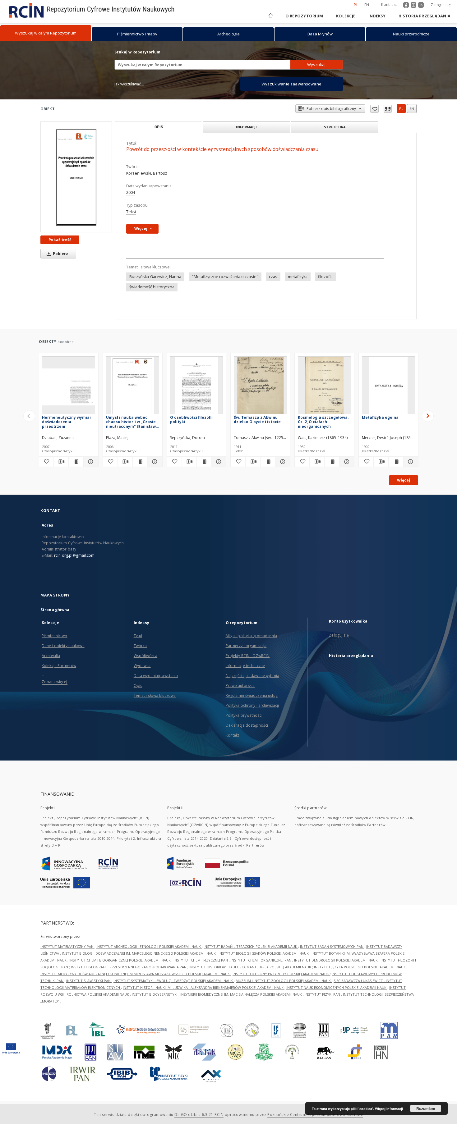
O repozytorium (304, 16)
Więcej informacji (389, 1108)
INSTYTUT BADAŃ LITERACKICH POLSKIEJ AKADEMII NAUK (251, 946)
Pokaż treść (59, 239)
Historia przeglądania (424, 16)
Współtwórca (145, 655)
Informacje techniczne (245, 665)
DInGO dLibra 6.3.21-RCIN (199, 1114)
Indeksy (376, 16)
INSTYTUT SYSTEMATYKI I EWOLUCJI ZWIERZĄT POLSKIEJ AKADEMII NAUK (173, 980)
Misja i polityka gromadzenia (251, 635)
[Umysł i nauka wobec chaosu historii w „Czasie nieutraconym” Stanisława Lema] (132, 387)
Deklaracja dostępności (247, 725)
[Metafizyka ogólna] (388, 387)
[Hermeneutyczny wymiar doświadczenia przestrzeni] (68, 387)
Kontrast (389, 4)
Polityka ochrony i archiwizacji (252, 705)
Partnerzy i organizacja (246, 645)
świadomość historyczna (151, 287)
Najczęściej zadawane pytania (252, 675)
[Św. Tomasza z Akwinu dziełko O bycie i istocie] (260, 387)
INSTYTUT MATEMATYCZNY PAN (67, 946)
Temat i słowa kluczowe (155, 695)
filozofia (325, 276)
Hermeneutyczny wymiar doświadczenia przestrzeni (66, 422)
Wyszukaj (316, 64)
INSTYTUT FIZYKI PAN (323, 994)
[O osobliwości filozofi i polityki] (196, 387)
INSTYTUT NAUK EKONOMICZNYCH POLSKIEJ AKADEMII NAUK (336, 987)
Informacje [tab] (246, 127)
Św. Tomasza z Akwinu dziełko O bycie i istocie (257, 419)
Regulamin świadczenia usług (252, 695)
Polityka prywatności (244, 715)
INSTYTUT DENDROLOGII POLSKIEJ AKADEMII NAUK (336, 960)
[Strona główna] (270, 16)
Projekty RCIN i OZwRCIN (248, 655)
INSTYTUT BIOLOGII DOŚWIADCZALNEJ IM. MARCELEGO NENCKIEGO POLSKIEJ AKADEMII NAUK (139, 953)
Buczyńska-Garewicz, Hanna (155, 276)
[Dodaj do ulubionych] (374, 109)
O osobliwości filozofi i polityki (192, 419)
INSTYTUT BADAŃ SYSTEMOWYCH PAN (332, 946)
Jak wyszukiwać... (129, 84)
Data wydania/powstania (156, 675)
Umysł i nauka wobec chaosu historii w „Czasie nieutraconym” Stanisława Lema (132, 422)
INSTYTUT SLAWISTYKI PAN (89, 980)
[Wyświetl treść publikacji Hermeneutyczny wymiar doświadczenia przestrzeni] (76, 462)
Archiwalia (51, 655)
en (366, 5)
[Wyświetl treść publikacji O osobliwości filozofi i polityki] (204, 462)
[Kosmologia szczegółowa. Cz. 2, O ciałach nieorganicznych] (324, 387)
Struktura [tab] (334, 127)
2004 (130, 192)
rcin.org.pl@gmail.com (74, 555)
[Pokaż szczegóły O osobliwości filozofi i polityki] (218, 462)
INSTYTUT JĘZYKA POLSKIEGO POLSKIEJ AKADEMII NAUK (360, 967)
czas (273, 276)
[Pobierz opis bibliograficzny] (61, 462)
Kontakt (232, 735)
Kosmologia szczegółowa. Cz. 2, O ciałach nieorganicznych (323, 422)
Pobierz (60, 253)
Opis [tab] (159, 127)
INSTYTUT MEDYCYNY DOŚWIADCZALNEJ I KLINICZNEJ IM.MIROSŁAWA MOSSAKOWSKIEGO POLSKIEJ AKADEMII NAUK (135, 973)
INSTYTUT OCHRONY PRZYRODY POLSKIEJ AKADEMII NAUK (281, 973)
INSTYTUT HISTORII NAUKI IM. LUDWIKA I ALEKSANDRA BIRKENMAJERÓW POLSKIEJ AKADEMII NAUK (203, 987)
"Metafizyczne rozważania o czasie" (225, 276)
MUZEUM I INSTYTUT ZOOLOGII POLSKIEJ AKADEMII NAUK (284, 980)
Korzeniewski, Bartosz (146, 173)
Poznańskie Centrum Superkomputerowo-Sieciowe (315, 1114)
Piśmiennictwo (54, 635)
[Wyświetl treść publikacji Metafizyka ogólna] (396, 462)
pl (401, 108)
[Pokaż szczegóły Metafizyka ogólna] (410, 462)
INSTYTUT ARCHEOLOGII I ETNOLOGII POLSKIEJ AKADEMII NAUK (149, 946)
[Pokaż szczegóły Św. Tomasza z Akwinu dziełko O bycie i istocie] (282, 462)
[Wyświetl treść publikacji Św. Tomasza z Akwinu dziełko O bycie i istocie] (268, 462)
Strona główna (55, 609)
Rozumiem (425, 1108)
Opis (138, 685)
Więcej (403, 480)
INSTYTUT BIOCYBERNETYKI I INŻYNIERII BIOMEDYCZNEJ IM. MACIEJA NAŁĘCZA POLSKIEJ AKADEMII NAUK (217, 994)
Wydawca (142, 665)
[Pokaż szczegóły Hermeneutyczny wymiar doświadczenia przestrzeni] (90, 462)
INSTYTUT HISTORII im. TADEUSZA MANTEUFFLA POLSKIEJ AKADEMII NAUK (250, 967)
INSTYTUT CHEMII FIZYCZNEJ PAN (201, 960)
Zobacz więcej (54, 681)
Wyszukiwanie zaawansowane (291, 84)
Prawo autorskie (240, 685)
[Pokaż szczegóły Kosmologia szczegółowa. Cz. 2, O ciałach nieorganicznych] (346, 462)
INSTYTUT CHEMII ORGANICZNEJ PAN (261, 960)
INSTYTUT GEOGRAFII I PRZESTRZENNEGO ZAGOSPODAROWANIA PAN (129, 967)
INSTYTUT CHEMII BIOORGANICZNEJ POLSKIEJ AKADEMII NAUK (120, 960)
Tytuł (138, 635)
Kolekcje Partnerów (59, 665)
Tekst (131, 211)
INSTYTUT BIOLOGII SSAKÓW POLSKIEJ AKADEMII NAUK (264, 953)
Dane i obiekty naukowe (63, 645)
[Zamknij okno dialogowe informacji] (388, 109)
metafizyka (297, 276)
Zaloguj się (441, 4)
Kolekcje (345, 16)
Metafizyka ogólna (380, 417)
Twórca (140, 645)
